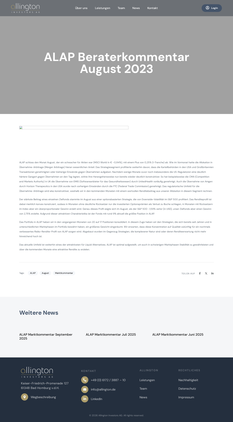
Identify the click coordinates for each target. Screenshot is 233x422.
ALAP (33, 273)
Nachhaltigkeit (188, 380)
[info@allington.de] (108, 390)
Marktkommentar (64, 273)
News (136, 8)
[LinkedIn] (108, 399)
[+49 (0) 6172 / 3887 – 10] (108, 380)
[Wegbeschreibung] (38, 397)
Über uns (81, 8)
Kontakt (152, 8)
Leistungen (102, 8)
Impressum (186, 397)
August (45, 273)
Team (121, 8)
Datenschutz (187, 389)
